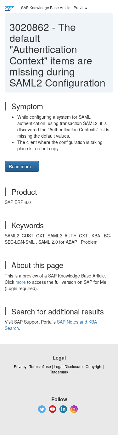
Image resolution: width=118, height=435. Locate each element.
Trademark (59, 371)
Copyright (94, 366)
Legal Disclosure (68, 366)
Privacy (20, 366)
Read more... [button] (22, 166)
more (20, 282)
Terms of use (40, 366)
